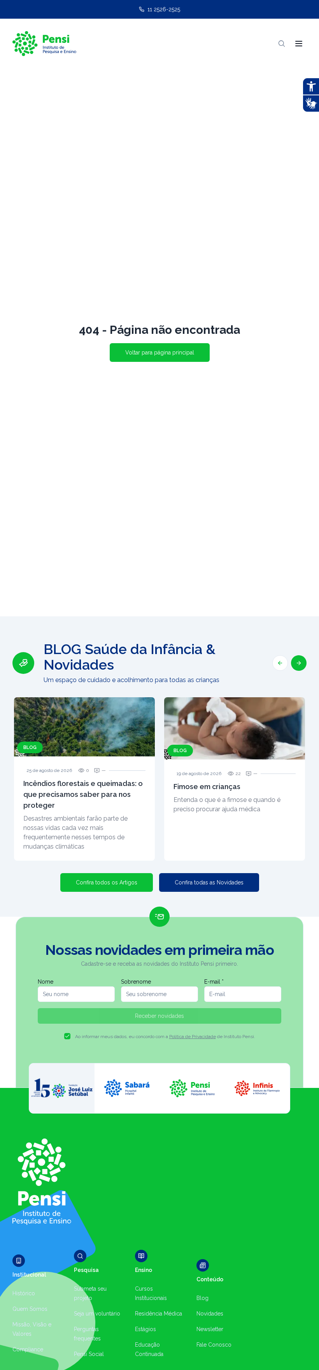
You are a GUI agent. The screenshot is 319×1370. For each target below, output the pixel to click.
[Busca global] (281, 43)
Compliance (27, 1349)
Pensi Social (89, 1354)
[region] (159, 751)
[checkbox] (67, 1036)
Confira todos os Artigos (106, 882)
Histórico (23, 1293)
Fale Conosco (213, 1345)
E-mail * (214, 982)
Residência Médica (158, 1313)
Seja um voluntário (97, 1313)
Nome (45, 982)
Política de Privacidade (192, 1036)
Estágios (145, 1329)
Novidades (209, 1313)
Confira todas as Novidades (209, 882)
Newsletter (209, 1329)
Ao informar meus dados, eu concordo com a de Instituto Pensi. (165, 1036)
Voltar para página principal (159, 352)
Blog (202, 1298)
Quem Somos (29, 1309)
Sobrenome (136, 982)
